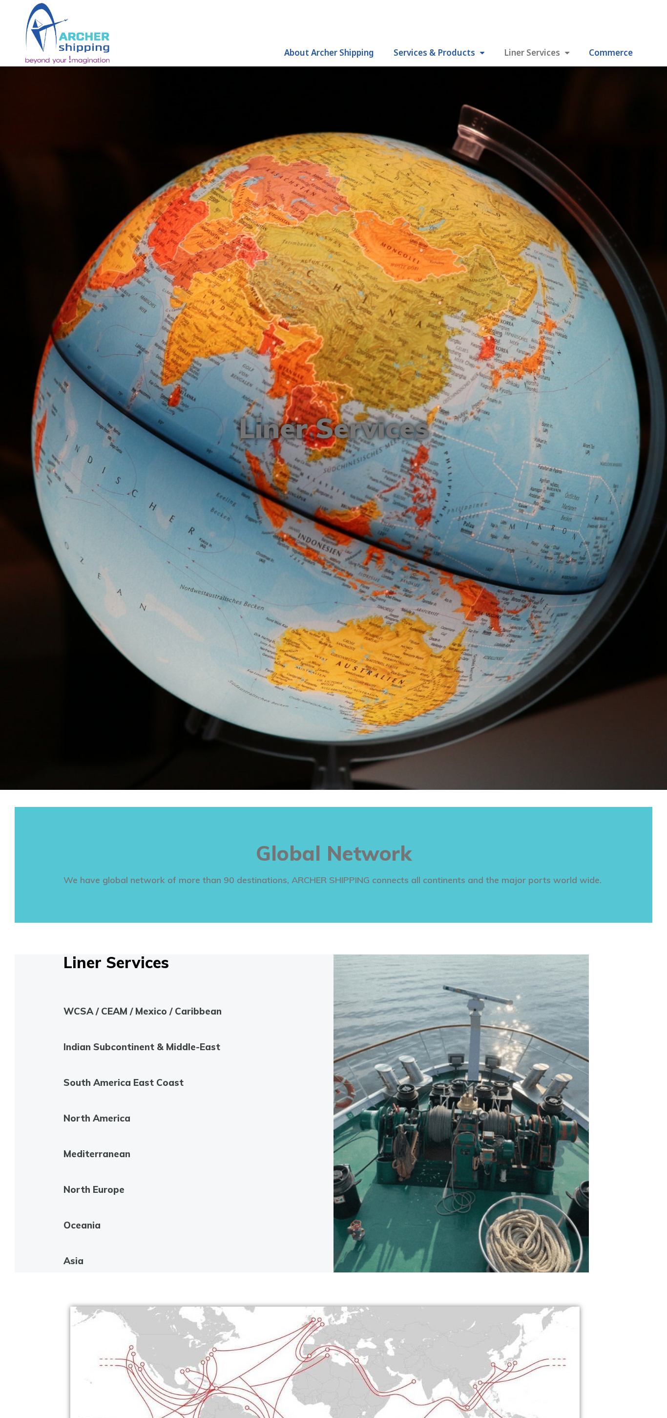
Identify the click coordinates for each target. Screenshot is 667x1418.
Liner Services (532, 52)
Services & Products (434, 52)
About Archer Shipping (329, 52)
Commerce (611, 52)
